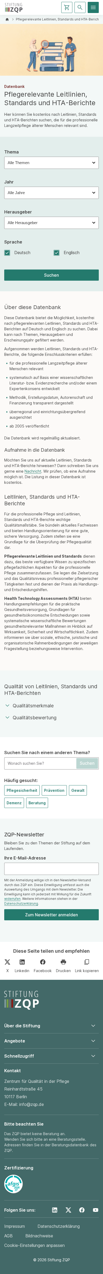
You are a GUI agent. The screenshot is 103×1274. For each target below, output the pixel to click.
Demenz (14, 803)
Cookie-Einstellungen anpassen (34, 1245)
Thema (11, 152)
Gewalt (78, 790)
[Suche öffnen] (80, 7)
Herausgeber (18, 212)
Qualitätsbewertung (35, 717)
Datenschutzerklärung (21, 903)
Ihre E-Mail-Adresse (25, 858)
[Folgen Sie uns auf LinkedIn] (55, 1210)
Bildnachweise (39, 1235)
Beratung (37, 803)
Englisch (71, 252)
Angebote (14, 1041)
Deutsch (22, 252)
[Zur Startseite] (13, 7)
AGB (8, 1235)
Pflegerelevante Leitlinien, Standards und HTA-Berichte (59, 19)
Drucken (63, 970)
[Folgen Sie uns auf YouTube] (95, 1210)
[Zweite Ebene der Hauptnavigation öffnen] (93, 7)
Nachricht (33, 471)
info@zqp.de (31, 1104)
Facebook (43, 970)
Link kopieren (87, 970)
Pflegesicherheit (22, 790)
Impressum (14, 1226)
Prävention (54, 790)
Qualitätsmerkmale (33, 705)
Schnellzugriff (19, 1056)
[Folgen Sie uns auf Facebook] (82, 1210)
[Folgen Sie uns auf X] (68, 1210)
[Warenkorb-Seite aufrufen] (66, 7)
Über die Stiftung (22, 1025)
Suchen (51, 275)
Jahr (9, 182)
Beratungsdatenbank (70, 1145)
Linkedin (22, 970)
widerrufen (12, 899)
